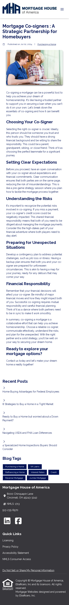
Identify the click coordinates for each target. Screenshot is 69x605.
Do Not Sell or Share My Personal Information (28, 570)
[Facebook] (18, 521)
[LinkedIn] (7, 521)
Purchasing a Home (47, 44)
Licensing (7, 540)
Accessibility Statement (15, 552)
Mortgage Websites (27, 591)
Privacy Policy (10, 546)
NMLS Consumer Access (16, 559)
